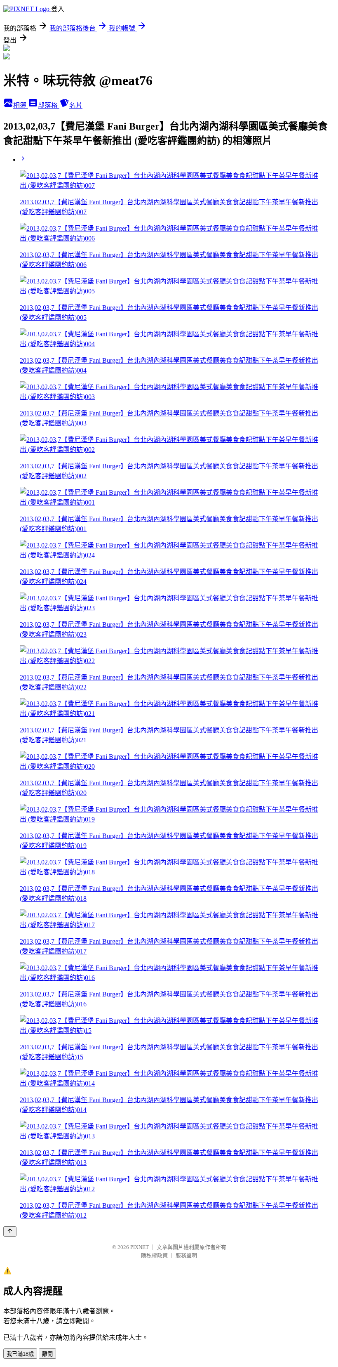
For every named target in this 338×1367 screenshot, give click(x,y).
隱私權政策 (154, 1255)
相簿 (20, 105)
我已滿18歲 (20, 1354)
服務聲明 (186, 1255)
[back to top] (9, 1231)
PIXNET (139, 1247)
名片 (75, 105)
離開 (47, 1354)
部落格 (48, 105)
